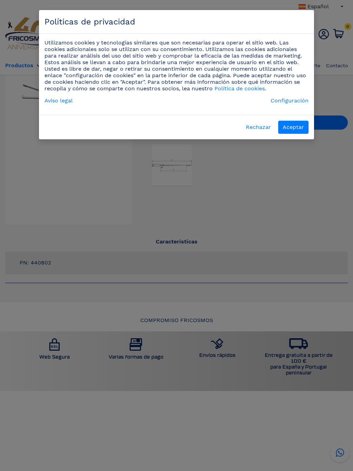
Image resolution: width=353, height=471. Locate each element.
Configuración (290, 100)
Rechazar (258, 127)
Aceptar (293, 127)
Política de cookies (239, 88)
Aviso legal (58, 100)
